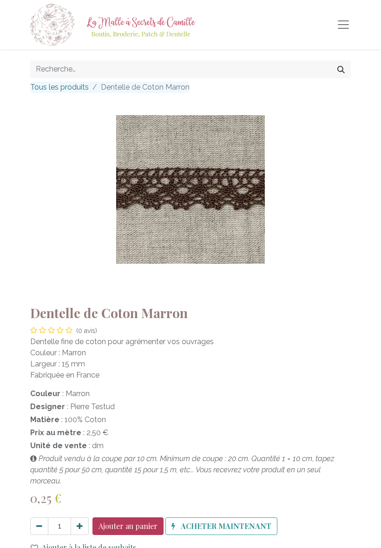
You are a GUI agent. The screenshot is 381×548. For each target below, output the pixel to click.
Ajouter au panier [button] (128, 526)
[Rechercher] (341, 69)
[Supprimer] (39, 526)
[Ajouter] (80, 526)
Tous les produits (59, 87)
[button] (221, 526)
